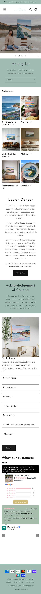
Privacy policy (30, 582)
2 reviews (11, 529)
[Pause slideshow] (38, 55)
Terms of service (15, 585)
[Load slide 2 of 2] (21, 56)
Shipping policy (28, 585)
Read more (7, 520)
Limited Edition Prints (9, 155)
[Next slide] (25, 55)
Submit (8, 448)
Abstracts (25, 154)
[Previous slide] (15, 55)
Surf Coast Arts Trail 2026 (9, 123)
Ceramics (25, 186)
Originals (25, 122)
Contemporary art (10, 186)
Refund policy (18, 582)
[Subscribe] (33, 79)
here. (25, 471)
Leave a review (20, 502)
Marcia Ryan (12, 527)
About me (20, 273)
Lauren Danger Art (19, 579)
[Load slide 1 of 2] (19, 56)
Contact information (21, 589)
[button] (4, 9)
